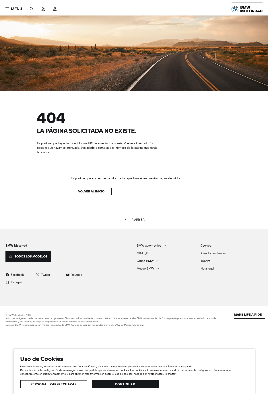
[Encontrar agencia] (43, 7)
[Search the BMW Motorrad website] (31, 7)
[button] (13, 8)
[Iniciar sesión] (55, 7)
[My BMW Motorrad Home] (247, 9)
